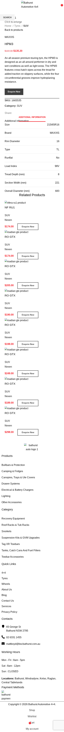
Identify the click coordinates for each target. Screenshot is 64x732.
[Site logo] (32, 4)
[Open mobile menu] (5, 5)
